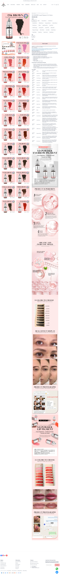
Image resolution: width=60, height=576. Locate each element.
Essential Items (2, 568)
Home (8, 4)
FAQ (41, 4)
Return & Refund (17, 564)
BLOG (38, 4)
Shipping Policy (20, 570)
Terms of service (14, 570)
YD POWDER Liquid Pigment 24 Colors (42, 13)
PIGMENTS (18, 4)
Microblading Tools (3, 564)
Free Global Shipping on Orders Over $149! (30, 0)
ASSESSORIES (27, 4)
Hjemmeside (34, 13)
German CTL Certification (40, 50)
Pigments (1, 561)
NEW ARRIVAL (13, 4)
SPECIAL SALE (33, 4)
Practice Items (2, 567)
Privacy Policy (17, 565)
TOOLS (23, 4)
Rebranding (17, 567)
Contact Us (17, 568)
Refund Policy (25, 570)
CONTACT (44, 4)
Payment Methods (18, 561)
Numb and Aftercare (3, 565)
